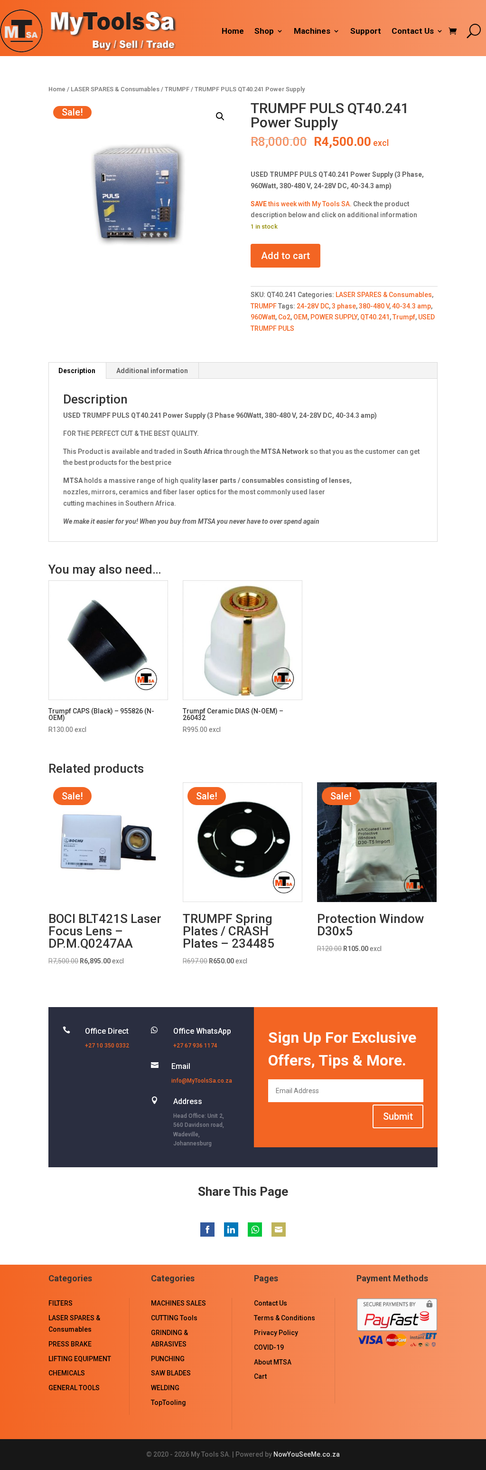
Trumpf (404, 317)
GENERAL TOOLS (74, 1388)
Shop (264, 32)
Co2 (284, 317)
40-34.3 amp (411, 306)
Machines (312, 32)
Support (365, 32)
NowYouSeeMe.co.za (306, 1454)
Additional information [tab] (152, 371)
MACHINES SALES (178, 1303)
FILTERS (60, 1303)
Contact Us (413, 32)
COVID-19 (269, 1347)
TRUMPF (177, 89)
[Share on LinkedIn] (231, 1229)
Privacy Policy (276, 1332)
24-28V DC (313, 306)
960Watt (263, 317)
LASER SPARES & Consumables (115, 89)
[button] (220, 116)
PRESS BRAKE (70, 1344)
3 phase (344, 306)
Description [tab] (76, 371)
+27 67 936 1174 (195, 1045)
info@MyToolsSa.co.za (201, 1080)
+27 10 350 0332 (107, 1045)
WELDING (165, 1388)
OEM (300, 317)
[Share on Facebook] (207, 1229)
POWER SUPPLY (333, 317)
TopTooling (168, 1402)
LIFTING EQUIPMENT (79, 1359)
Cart (260, 1376)
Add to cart (285, 255)
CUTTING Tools (174, 1318)
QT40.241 (375, 317)
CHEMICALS (66, 1373)
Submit (398, 1116)
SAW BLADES (171, 1373)
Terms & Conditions (284, 1318)
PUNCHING (168, 1359)
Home (233, 32)
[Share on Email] (278, 1229)
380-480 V (374, 306)
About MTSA (272, 1362)
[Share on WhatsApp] (255, 1229)
